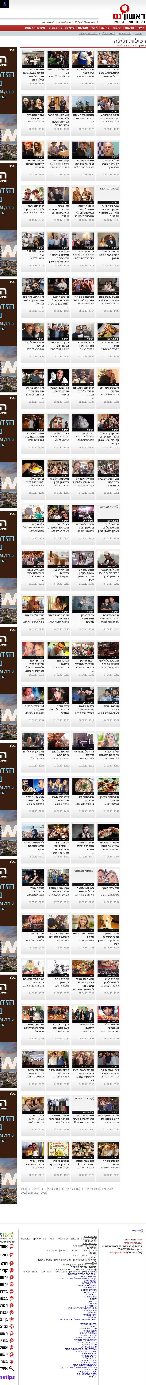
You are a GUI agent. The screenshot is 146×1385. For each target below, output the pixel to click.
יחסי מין (93, 1301)
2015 (63, 1189)
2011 (37, 1189)
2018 (83, 1189)
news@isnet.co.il (133, 1243)
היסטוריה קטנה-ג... (110, 985)
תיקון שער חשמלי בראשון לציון (82, 1308)
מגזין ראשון (90, 1236)
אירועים (73, 1250)
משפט (93, 1245)
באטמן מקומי (61, 433)
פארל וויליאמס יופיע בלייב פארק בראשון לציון (108, 573)
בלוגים (52, 27)
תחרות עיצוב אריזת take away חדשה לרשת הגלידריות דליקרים (33, 76)
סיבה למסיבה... (109, 114)
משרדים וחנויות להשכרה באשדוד (81, 1349)
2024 (30, 1193)
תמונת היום (51, 1250)
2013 (50, 1189)
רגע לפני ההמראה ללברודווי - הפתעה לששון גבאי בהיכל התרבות (58, 121)
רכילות (138, 33)
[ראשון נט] (138, 1230)
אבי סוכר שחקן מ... (60, 667)
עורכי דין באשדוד (88, 1362)
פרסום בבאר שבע (88, 1346)
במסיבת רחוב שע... (85, 303)
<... (92, 121)
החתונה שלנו (108, 33)
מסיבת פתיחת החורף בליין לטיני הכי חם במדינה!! (83, 1119)
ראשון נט (140, 45)
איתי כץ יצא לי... (36, 758)
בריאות (82, 1264)
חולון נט (93, 1376)
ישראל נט (92, 1312)
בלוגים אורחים (45, 1260)
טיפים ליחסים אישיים (86, 1285)
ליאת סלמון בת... (86, 940)
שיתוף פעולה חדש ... (34, 349)
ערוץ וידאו (75, 1271)
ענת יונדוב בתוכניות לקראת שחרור (59, 709)
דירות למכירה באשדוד (86, 1337)
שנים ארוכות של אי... (84, 76)
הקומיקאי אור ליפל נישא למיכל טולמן (109, 255)
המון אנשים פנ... (111, 758)
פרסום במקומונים (88, 1328)
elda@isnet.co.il (118, 1252)
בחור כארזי (37, 1115)
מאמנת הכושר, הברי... (58, 622)
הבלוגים (92, 1257)
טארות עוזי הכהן (63, 1260)
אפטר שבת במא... (35, 894)
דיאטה (93, 1299)
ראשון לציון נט (90, 1271)
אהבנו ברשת (61, 1271)
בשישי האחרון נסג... (59, 531)
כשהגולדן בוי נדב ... (110, 894)
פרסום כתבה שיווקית (86, 1374)
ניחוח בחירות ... (86, 1031)
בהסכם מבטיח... (86, 349)
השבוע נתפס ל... (61, 1076)
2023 (23, 1193)
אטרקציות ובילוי (68, 1264)
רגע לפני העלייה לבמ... (83, 167)
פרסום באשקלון (89, 1344)
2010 (30, 1189)
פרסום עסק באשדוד (87, 1342)
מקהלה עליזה (36, 1069)
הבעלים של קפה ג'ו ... (59, 894)
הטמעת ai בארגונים (61, 1269)
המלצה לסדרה (89, 1283)
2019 (90, 1189)
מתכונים (93, 1303)
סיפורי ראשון (40, 1238)
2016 (70, 1189)
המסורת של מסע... (35, 804)
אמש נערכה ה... (36, 258)
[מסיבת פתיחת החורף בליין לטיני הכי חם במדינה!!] (84, 1098)
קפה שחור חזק (60, 160)
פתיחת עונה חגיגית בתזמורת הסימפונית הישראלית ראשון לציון (59, 258)
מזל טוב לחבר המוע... (59, 349)
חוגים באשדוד (90, 1358)
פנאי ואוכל (46, 1271)
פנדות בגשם (86, 706)
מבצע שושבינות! (109, 296)
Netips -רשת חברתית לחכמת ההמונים (78, 1278)
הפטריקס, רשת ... (85, 1167)
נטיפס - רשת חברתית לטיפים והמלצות (78, 1319)
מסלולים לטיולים (89, 1290)
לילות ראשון (125, 33)
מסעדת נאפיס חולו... (109, 349)
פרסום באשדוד (89, 1369)
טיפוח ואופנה (90, 1296)
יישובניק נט (91, 1326)
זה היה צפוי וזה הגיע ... (108, 394)
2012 (43, 1189)
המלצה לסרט (90, 1280)
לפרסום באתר (47, 22)
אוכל (94, 27)
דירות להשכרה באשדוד (85, 1340)
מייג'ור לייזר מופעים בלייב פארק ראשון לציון (108, 527)
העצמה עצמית (89, 1287)
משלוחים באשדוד (88, 1333)
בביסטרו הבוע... (111, 804)
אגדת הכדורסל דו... (110, 1076)
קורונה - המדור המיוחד (84, 1267)
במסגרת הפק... (62, 985)
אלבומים (92, 1248)
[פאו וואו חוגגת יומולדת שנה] (84, 871)
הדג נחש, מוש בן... (85, 531)
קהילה (105, 27)
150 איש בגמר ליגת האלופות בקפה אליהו (35, 573)
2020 (96, 1189)
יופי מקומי (88, 433)
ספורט (84, 1250)
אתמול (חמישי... (61, 1122)
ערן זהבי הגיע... (62, 1031)
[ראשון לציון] (122, 24)
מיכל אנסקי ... (37, 1167)
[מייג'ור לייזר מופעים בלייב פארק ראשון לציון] (109, 507)
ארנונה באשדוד (89, 1360)
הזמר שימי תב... (61, 940)
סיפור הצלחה (111, 615)
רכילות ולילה (124, 45)
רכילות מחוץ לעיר (88, 33)
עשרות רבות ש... (61, 485)
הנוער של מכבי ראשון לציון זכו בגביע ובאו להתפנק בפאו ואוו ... (83, 985)
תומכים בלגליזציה (108, 660)
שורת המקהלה (35, 114)
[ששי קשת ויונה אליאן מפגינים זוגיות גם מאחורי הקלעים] (109, 188)
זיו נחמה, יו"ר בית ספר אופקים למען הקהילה (33, 300)
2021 (103, 1189)
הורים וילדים (91, 1305)
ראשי (140, 27)
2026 (43, 1193)
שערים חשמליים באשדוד (85, 1365)
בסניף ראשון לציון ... (59, 576)
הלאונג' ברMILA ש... (34, 940)
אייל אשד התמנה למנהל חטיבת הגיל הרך (109, 164)
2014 (57, 1189)
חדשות (129, 27)
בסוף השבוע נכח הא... (33, 622)
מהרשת (83, 27)
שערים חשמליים (89, 1276)
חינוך (94, 1255)
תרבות (117, 27)
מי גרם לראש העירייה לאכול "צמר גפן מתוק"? (58, 300)
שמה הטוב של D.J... (34, 713)
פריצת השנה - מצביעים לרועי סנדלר (85, 846)
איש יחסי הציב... (61, 804)
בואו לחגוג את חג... (60, 1167)
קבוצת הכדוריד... (111, 1122)
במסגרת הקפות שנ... (109, 1167)
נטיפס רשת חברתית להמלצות (82, 1274)
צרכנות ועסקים (30, 1271)
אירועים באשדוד (89, 1353)
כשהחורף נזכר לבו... (109, 849)
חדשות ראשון (89, 1243)
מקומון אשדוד (90, 1310)
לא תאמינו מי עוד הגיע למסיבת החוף (33, 846)
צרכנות (75, 1238)
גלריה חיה (38, 524)
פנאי (94, 1238)
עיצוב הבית (91, 1294)
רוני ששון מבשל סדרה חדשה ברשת (59, 391)
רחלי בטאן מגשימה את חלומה (87, 618)
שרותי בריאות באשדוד (86, 1351)
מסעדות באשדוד (88, 1335)
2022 (110, 1189)
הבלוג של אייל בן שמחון (85, 1260)
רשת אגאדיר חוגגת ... (109, 1031)
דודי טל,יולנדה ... (86, 758)
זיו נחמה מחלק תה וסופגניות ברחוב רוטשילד (34, 391)
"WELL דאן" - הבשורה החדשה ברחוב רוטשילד (84, 664)
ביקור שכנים (86, 251)
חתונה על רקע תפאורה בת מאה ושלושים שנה (34, 437)
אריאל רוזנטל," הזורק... (58, 76)
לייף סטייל (68, 27)
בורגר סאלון (37, 478)
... (118, 79)
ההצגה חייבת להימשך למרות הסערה (35, 164)
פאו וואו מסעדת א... (84, 894)
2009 (23, 1189)
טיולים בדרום (90, 1292)
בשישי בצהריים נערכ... (108, 713)
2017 (76, 1189)
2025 (37, 1193)
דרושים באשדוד (89, 1355)
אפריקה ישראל (85, 478)
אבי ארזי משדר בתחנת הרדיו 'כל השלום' (34, 1028)
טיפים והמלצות (35, 27)
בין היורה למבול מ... (84, 804)
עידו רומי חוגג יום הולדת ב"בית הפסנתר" (83, 391)
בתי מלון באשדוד (88, 1324)
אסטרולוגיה (63, 1238)
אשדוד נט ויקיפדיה (87, 1371)
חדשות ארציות (80, 1245)
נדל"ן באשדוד (90, 1315)
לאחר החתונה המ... (59, 758)
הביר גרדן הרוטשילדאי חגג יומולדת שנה (109, 73)
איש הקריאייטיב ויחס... (33, 212)
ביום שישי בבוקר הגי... (33, 985)
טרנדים (93, 1264)
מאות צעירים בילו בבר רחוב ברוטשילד (108, 482)
